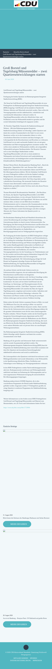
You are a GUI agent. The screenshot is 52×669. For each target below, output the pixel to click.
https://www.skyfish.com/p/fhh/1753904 (17, 407)
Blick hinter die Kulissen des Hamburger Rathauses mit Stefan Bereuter (26, 518)
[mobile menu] (49, 4)
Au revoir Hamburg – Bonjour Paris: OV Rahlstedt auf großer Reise (25, 618)
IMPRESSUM (37, 660)
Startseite (6, 52)
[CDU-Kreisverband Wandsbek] (26, 4)
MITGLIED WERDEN (21, 658)
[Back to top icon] (26, 647)
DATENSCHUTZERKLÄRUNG (20, 660)
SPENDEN (33, 658)
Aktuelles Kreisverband (21, 52)
